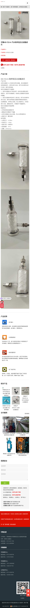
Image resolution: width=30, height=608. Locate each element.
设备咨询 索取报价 (9, 60)
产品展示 (7, 7)
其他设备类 (13, 524)
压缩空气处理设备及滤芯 (7, 519)
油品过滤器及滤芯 (5, 514)
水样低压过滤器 (23, 7)
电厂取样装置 (14, 7)
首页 (3, 7)
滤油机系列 (25, 514)
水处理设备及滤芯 (18, 519)
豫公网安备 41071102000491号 (20, 606)
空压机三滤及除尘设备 (16, 514)
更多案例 (27, 413)
